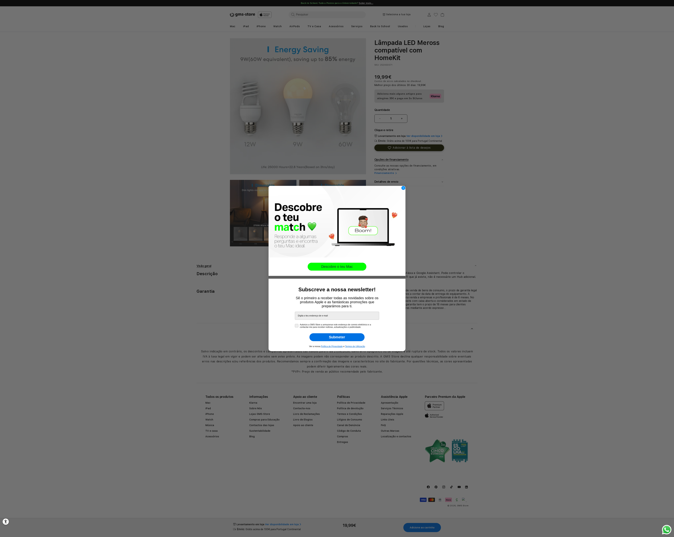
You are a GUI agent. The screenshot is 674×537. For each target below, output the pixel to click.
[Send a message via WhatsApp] (666, 529)
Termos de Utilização (355, 346)
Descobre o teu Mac (337, 266)
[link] (337, 221)
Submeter (337, 337)
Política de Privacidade (332, 346)
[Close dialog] (403, 188)
